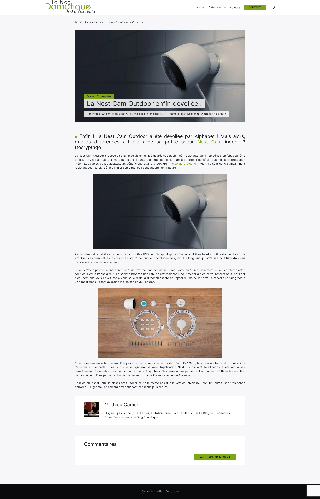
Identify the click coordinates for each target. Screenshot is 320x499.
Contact (255, 7)
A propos (234, 7)
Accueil (200, 7)
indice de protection (184, 163)
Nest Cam (209, 142)
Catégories (215, 7)
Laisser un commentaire (215, 456)
